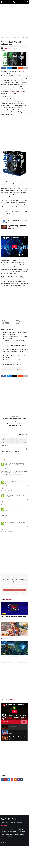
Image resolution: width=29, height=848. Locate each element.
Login (26, 434)
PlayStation (22, 369)
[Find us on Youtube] (5, 779)
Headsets (19, 367)
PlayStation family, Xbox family (17, 91)
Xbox (3, 371)
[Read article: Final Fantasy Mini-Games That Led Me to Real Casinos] (14, 648)
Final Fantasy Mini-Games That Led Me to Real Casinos (13, 656)
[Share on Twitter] (14, 68)
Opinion (4, 613)
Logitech (22, 832)
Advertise (10, 829)
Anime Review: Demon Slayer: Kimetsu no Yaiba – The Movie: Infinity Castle (17, 226)
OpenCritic (15, 831)
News (7, 836)
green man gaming (22, 831)
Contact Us (8, 828)
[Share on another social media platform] (25, 68)
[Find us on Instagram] (12, 779)
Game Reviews (5, 634)
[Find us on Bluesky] (8, 779)
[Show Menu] (1, 2)
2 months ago (13, 657)
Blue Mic (22, 834)
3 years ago (16, 48)
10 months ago (12, 222)
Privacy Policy (3, 829)
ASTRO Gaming (16, 832)
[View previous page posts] (13, 232)
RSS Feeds (21, 829)
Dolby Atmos (10, 367)
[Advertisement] (14, 20)
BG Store (10, 831)
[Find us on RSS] (15, 779)
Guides (15, 836)
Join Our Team (21, 828)
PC (17, 369)
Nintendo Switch (12, 369)
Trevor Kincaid (5, 619)
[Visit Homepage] (14, 2)
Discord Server (4, 831)
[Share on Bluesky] (9, 68)
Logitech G (3, 832)
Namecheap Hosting (5, 834)
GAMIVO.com (9, 832)
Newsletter (15, 829)
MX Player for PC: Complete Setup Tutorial (17, 220)
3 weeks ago (12, 619)
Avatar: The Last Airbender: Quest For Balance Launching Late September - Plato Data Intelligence (15, 465)
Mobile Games (4, 369)
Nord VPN (12, 834)
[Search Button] (27, 2)
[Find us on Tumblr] (21, 779)
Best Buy (17, 834)
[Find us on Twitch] (18, 779)
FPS (15, 367)
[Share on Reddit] (20, 68)
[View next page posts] (16, 232)
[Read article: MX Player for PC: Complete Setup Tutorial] (4, 222)
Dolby (5, 367)
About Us (2, 828)
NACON (22, 71)
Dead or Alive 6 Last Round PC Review (9, 637)
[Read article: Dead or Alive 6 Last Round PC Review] (14, 629)
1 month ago (11, 638)
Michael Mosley (8, 48)
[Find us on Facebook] (2, 779)
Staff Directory (14, 828)
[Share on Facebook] (3, 68)
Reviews (2, 836)
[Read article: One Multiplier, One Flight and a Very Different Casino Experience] (14, 608)
